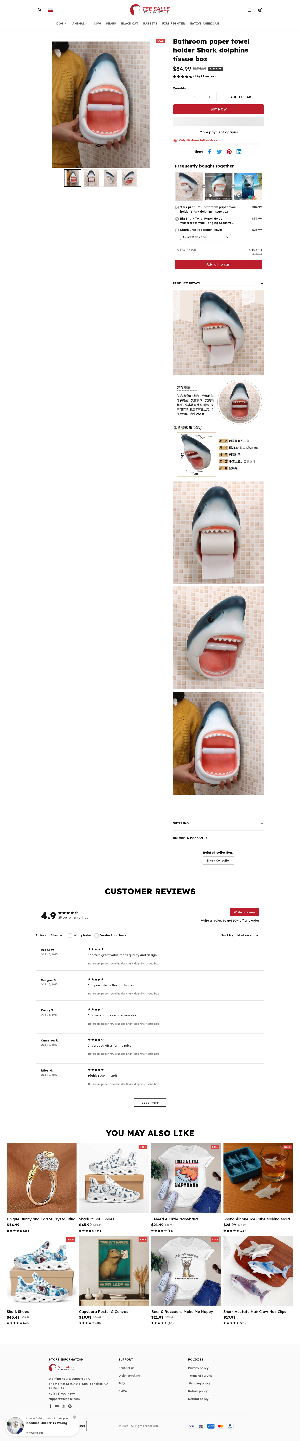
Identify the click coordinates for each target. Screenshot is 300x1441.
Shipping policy (199, 1383)
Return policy (198, 1391)
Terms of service (200, 1375)
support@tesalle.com (64, 1399)
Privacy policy (198, 1368)
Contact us (126, 1368)
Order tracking (129, 1375)
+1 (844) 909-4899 (62, 1393)
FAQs (122, 1383)
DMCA (122, 1391)
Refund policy (198, 1399)
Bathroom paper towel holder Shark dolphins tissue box (123, 963)
